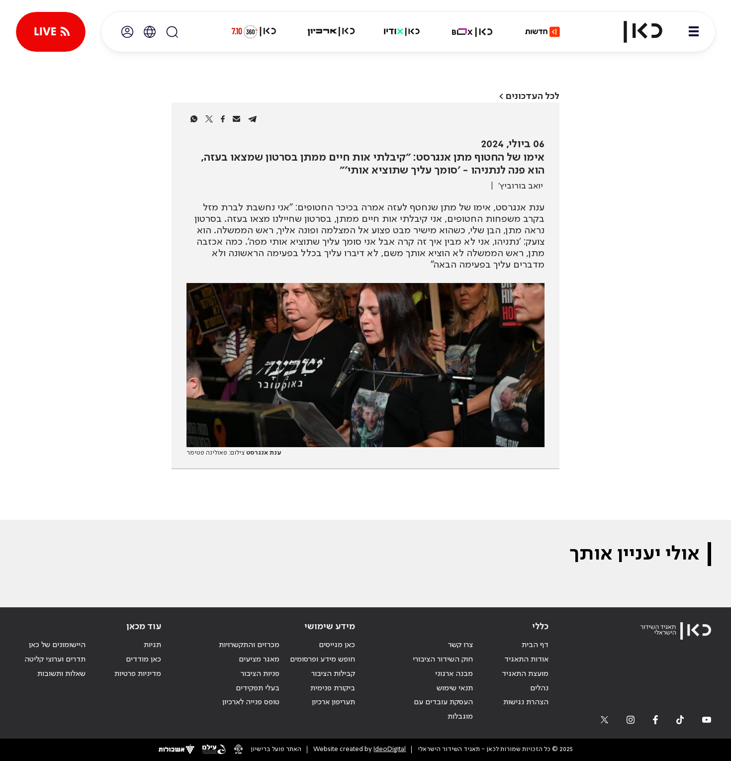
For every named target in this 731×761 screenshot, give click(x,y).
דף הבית (535, 645)
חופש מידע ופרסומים (322, 660)
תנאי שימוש (455, 688)
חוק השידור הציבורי (443, 660)
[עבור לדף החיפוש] (172, 32)
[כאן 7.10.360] (253, 32)
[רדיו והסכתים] (402, 32)
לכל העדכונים (532, 96)
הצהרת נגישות (525, 702)
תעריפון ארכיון (333, 702)
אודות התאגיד (526, 660)
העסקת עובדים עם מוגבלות (443, 709)
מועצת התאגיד (525, 674)
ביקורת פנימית (332, 688)
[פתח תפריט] (693, 32)
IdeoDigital (389, 749)
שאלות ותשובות (61, 674)
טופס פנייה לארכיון (250, 702)
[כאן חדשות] (542, 32)
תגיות (152, 645)
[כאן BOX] (472, 32)
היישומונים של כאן (57, 645)
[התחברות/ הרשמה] (127, 32)
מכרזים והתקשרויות (249, 645)
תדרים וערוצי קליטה (55, 660)
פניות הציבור (260, 674)
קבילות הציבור (333, 674)
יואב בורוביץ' (520, 186)
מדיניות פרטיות (137, 674)
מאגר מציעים (259, 660)
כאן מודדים (143, 660)
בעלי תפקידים (257, 688)
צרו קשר (460, 645)
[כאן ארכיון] (331, 32)
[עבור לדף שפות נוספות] (150, 32)
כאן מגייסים (337, 645)
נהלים (539, 688)
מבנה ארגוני (454, 674)
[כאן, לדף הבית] (634, 32)
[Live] (51, 32)
